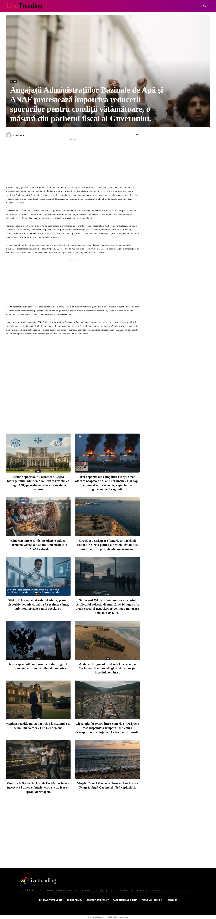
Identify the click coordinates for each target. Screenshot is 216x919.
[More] (100, 419)
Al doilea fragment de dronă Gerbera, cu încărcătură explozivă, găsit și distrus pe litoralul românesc (107, 668)
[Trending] (9, 135)
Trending (19, 135)
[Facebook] (61, 419)
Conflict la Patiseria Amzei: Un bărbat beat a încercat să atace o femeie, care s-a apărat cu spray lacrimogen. (38, 787)
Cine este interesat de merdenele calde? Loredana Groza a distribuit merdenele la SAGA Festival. (38, 545)
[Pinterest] (81, 419)
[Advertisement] (73, 161)
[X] (71, 419)
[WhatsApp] (90, 419)
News (13, 81)
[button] (204, 6)
